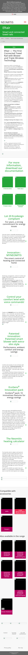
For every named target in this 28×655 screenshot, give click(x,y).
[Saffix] (6, 506)
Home (2, 38)
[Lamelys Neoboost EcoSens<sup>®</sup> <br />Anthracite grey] (20, 588)
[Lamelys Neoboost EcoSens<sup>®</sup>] (20, 568)
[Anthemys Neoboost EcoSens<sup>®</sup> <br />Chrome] (6, 569)
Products (7, 38)
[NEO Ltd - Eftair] (7, 182)
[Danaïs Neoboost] (6, 606)
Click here (20, 11)
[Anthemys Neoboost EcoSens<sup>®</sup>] (6, 548)
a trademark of (14, 653)
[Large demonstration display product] (20, 506)
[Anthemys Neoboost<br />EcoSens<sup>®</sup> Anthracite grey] (20, 549)
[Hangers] (6, 524)
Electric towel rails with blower (17, 38)
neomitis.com (18, 2)
